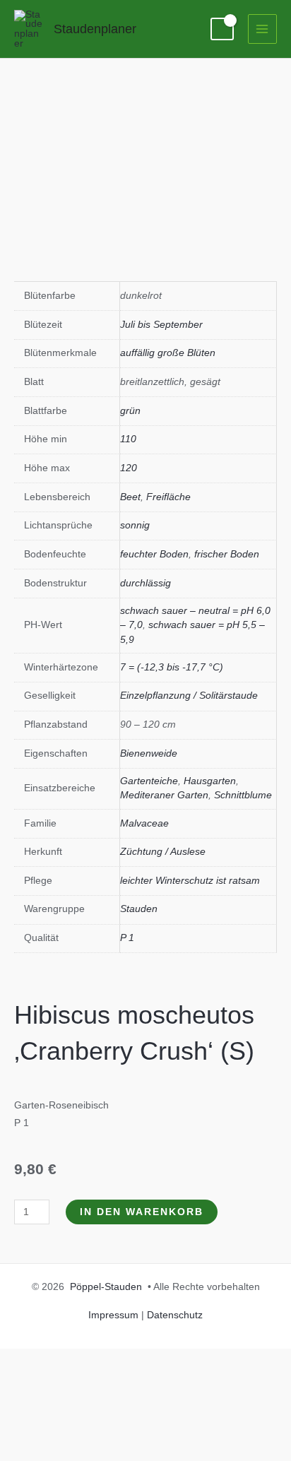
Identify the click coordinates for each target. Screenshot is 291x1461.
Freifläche (168, 497)
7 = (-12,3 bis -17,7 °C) (171, 667)
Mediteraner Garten (164, 795)
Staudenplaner (95, 28)
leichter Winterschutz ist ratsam (190, 880)
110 (128, 439)
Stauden (139, 909)
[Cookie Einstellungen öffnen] (106, 1451)
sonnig (135, 525)
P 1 (127, 938)
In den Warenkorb (141, 1212)
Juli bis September (161, 324)
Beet (130, 497)
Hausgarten (210, 781)
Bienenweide (148, 753)
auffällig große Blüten (167, 353)
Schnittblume (243, 795)
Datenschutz (175, 1315)
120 (128, 468)
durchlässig (145, 583)
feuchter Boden (154, 554)
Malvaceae (144, 823)
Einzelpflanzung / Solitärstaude (189, 695)
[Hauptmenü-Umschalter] (262, 28)
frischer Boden (226, 554)
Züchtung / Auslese (163, 851)
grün (130, 411)
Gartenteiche (149, 781)
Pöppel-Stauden (106, 1287)
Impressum (113, 1315)
